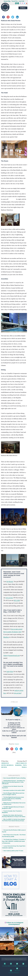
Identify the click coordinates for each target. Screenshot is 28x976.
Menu (23, 8)
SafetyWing (9, 671)
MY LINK (17, 600)
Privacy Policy (17, 971)
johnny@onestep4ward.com (11, 655)
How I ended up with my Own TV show (13, 850)
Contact (11, 972)
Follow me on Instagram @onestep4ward (14, 923)
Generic (17, 744)
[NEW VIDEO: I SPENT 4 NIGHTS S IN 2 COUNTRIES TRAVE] (21, 934)
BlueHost (6, 637)
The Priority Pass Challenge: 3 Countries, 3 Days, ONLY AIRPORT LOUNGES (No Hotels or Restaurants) (14, 841)
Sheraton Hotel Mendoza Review (7, 765)
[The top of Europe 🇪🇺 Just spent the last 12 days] (7, 934)
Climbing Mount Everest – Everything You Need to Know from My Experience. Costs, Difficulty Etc (13, 782)
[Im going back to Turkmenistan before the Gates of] (7, 948)
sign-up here (9, 598)
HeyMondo (9, 581)
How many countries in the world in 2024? (14, 790)
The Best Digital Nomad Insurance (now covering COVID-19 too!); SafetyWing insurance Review (13, 799)
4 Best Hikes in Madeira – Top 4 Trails (21, 765)
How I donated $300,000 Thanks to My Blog (14, 778)
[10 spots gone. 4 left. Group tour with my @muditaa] (21, 948)
